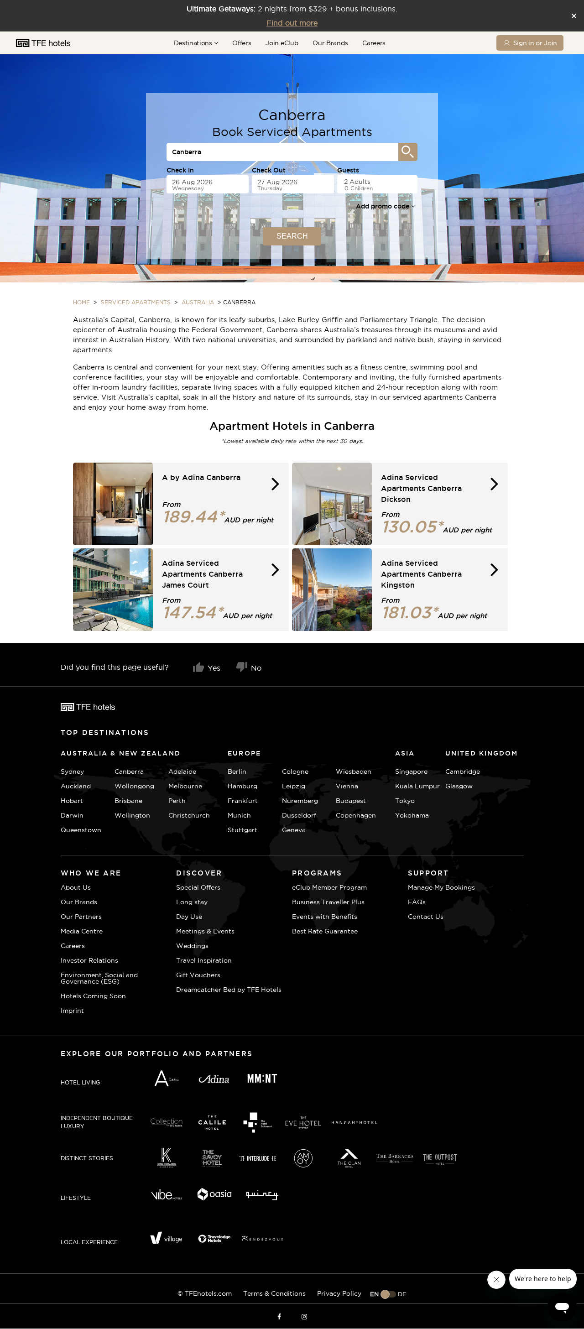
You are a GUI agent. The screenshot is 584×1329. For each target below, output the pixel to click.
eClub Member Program (329, 887)
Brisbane (128, 800)
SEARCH (292, 236)
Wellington (132, 815)
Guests (348, 170)
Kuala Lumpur (417, 786)
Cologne (295, 771)
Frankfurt (243, 800)
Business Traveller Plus (328, 902)
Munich (239, 815)
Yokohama (412, 815)
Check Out (269, 170)
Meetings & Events (205, 931)
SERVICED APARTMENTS (136, 302)
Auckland (76, 786)
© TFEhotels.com (204, 1293)
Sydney (72, 771)
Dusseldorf (299, 815)
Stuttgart (242, 830)
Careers (374, 43)
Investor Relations (89, 960)
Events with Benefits (324, 916)
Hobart (72, 800)
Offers (241, 43)
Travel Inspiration (204, 960)
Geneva (294, 830)
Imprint (72, 1010)
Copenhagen (356, 815)
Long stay (192, 902)
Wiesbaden (353, 771)
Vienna (347, 786)
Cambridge (456, 771)
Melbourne (185, 786)
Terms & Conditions (274, 1293)
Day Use (189, 916)
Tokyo (405, 800)
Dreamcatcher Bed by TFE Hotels (229, 989)
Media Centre (82, 931)
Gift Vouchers (198, 975)
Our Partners (81, 916)
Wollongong (134, 786)
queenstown (81, 830)
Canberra (129, 771)
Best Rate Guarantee (325, 931)
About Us (76, 887)
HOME (81, 302)
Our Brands (330, 43)
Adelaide (182, 771)
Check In (180, 170)
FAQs (417, 902)
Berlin (237, 771)
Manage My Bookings (441, 887)
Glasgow (456, 786)
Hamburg (242, 786)
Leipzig (293, 786)
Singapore (411, 771)
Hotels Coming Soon (93, 996)
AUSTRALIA (198, 302)
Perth (177, 800)
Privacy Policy (339, 1293)
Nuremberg (300, 800)
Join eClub (282, 43)
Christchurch (189, 815)
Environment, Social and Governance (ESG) (99, 978)
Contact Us (425, 916)
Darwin (72, 815)
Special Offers (198, 887)
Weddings (192, 946)
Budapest (351, 800)
